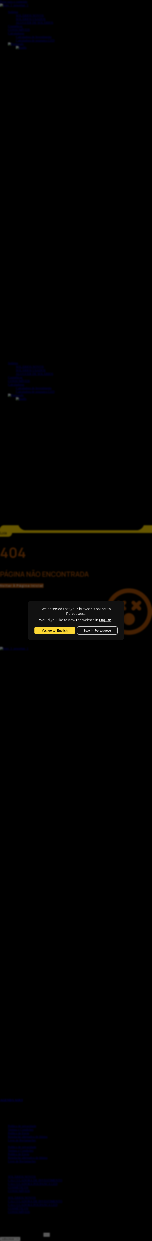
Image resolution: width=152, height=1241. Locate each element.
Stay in (97, 630)
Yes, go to (54, 630)
